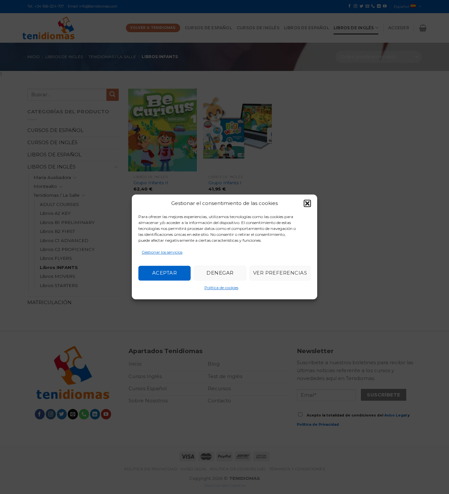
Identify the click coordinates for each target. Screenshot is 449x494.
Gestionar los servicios (162, 252)
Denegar (219, 273)
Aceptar (164, 273)
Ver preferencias (280, 273)
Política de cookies (221, 287)
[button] (307, 203)
